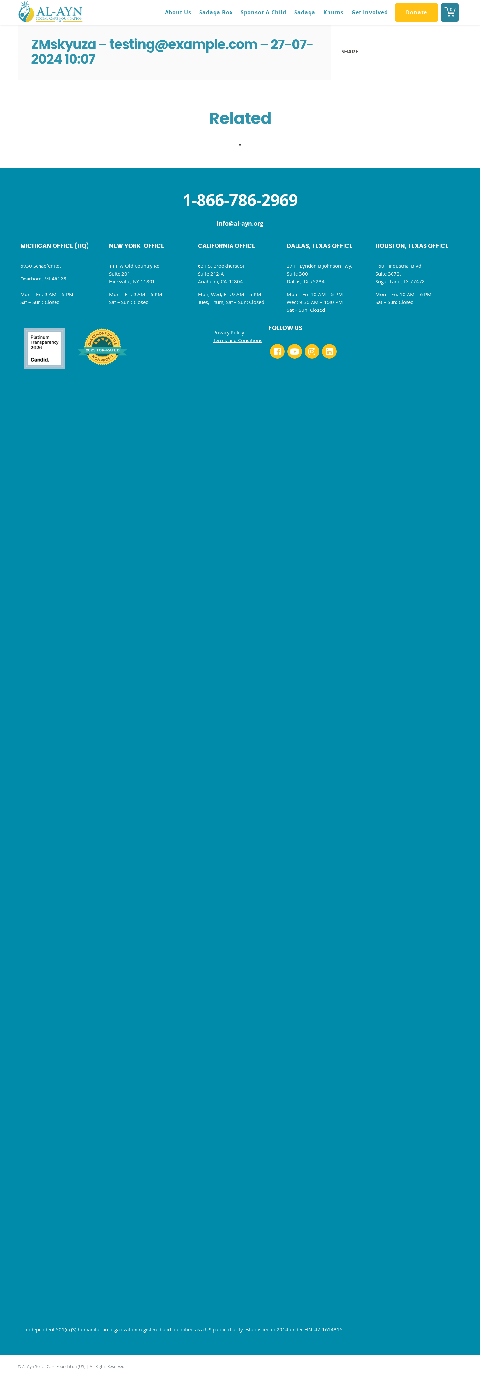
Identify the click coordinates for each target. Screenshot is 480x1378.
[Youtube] (294, 351)
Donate (416, 12)
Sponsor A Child (263, 12)
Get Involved (369, 12)
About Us (178, 12)
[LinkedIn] (329, 351)
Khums (333, 12)
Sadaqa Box (216, 12)
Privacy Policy (228, 332)
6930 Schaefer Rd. (40, 266)
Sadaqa (304, 12)
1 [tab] (243, 147)
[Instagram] (312, 351)
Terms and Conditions (237, 340)
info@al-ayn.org (240, 224)
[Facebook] (277, 351)
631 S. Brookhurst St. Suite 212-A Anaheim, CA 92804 (222, 274)
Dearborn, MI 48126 (43, 278)
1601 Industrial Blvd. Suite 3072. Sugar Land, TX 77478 (400, 274)
